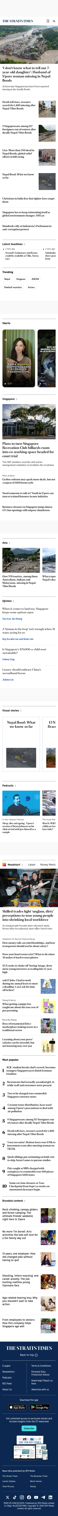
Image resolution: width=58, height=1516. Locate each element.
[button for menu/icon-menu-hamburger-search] (54, 21)
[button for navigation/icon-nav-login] (48, 21)
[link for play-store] (40, 1407)
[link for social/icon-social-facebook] (29, 1497)
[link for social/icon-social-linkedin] (50, 1497)
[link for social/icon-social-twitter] (7, 1497)
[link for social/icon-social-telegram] (43, 1497)
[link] (17, 21)
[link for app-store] (17, 1407)
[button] (48, 21)
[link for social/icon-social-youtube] (36, 1497)
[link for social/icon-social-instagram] (21, 1497)
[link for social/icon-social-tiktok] (14, 1497)
